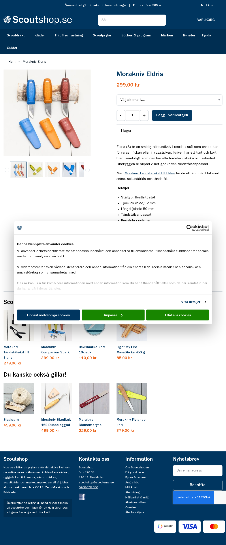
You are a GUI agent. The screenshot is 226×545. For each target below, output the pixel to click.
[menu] (113, 41)
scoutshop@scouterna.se (96, 482)
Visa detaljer (190, 302)
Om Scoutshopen (137, 467)
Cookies (131, 507)
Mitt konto (208, 5)
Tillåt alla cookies (177, 315)
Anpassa (110, 315)
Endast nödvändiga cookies (48, 315)
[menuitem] (17, 35)
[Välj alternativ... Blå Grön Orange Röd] (169, 100)
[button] (35, 170)
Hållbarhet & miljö (137, 497)
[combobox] (132, 20)
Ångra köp (132, 482)
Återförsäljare (134, 512)
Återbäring (132, 492)
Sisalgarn (11, 419)
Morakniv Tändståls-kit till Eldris (149, 173)
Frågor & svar (134, 472)
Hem (11, 61)
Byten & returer (135, 477)
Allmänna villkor (135, 502)
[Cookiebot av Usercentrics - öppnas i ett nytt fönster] (189, 227)
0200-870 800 (88, 487)
